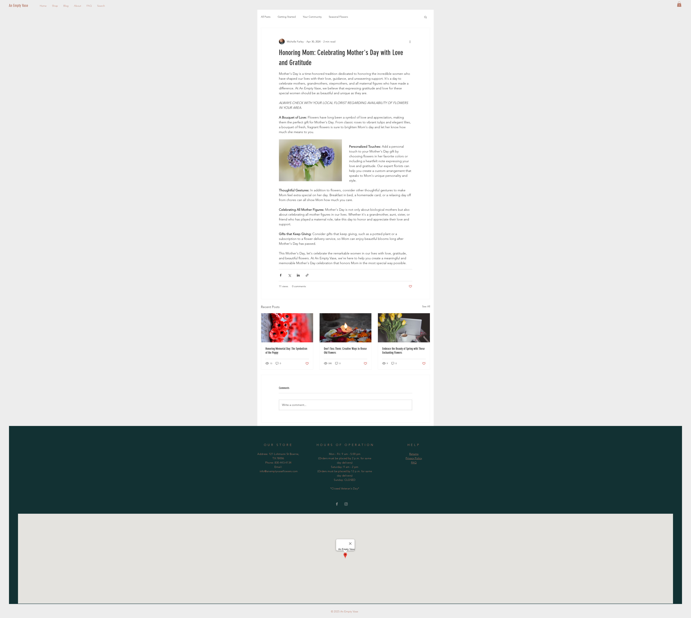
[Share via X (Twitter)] (289, 275)
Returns (413, 454)
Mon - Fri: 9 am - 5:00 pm (345, 454)
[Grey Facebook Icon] (337, 504)
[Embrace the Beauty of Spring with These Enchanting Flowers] (404, 327)
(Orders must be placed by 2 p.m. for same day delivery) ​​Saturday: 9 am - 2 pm (344, 463)
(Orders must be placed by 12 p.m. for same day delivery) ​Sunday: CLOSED (344, 475)
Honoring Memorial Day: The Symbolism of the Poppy (286, 351)
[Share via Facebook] (280, 275)
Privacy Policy (414, 458)
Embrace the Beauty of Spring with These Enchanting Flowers (403, 351)
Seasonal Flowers (338, 16)
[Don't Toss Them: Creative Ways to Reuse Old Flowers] (346, 327)
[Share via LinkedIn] (298, 275)
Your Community (312, 16)
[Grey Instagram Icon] (346, 504)
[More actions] (410, 41)
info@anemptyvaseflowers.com (279, 471)
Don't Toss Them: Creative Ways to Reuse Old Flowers (345, 351)
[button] (679, 4)
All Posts (265, 16)
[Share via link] (307, 275)
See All (426, 306)
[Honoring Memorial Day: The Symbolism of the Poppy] (287, 327)
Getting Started (287, 16)
